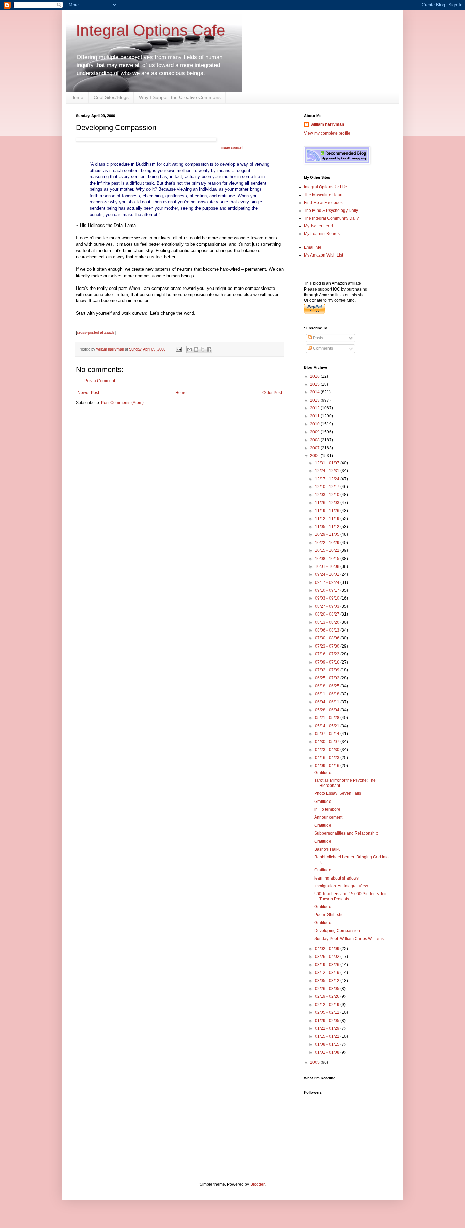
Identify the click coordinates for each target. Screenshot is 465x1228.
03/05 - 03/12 (327, 980)
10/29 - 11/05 (327, 534)
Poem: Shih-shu (329, 914)
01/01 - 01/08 (327, 1052)
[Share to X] (202, 349)
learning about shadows (336, 878)
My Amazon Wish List (323, 255)
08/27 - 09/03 (327, 606)
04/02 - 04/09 (327, 948)
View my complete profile (327, 133)
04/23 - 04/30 (327, 749)
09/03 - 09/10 (327, 598)
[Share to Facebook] (209, 349)
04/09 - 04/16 (327, 765)
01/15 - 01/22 (327, 1036)
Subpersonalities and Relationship (346, 833)
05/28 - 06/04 (327, 710)
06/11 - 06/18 (327, 693)
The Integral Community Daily (331, 218)
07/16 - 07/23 (327, 654)
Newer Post (88, 392)
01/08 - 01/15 (327, 1044)
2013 (315, 400)
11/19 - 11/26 (327, 510)
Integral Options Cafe (150, 30)
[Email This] (189, 349)
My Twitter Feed (318, 225)
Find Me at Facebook (323, 202)
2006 (315, 455)
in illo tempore (327, 809)
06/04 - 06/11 (327, 702)
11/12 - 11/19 (327, 518)
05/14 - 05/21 (327, 726)
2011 (315, 416)
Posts (317, 338)
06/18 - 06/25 (327, 686)
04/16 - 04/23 (327, 757)
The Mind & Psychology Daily (331, 210)
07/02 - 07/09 (327, 670)
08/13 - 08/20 (327, 622)
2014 (315, 392)
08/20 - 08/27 (327, 614)
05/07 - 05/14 (327, 733)
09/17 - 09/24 (327, 582)
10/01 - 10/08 (327, 566)
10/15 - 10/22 (327, 550)
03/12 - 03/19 (327, 972)
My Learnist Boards (322, 233)
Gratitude (322, 772)
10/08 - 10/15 (327, 558)
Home (76, 97)
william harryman (110, 349)
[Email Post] (178, 349)
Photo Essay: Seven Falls (337, 793)
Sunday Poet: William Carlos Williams (349, 938)
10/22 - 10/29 (327, 542)
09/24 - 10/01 (327, 574)
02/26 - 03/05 (327, 988)
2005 (315, 1062)
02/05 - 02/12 (327, 1012)
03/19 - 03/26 (327, 964)
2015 (315, 384)
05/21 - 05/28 (327, 717)
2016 (315, 376)
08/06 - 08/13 (327, 630)
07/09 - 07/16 (327, 662)
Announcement (328, 817)
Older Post (272, 392)
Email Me (312, 247)
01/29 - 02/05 (327, 1020)
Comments (322, 348)
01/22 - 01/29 (327, 1028)
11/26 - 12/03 (327, 502)
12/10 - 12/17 (327, 486)
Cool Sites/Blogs (111, 97)
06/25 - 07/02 (327, 677)
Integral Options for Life (325, 187)
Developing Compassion (337, 930)
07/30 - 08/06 (327, 638)
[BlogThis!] (196, 349)
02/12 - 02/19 (327, 1004)
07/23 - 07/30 (327, 646)
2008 (315, 440)
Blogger (257, 1184)
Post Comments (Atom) (122, 402)
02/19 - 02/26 (327, 996)
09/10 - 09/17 (327, 590)
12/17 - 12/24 (327, 479)
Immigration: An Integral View (341, 886)
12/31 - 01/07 (327, 463)
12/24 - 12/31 (327, 470)
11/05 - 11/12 (327, 526)
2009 (315, 432)
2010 (315, 424)
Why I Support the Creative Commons (180, 97)
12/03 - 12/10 (327, 494)
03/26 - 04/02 (327, 956)
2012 (315, 408)
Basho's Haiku (327, 849)
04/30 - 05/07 (327, 741)
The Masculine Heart (323, 194)
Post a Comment (99, 380)
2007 (315, 448)
